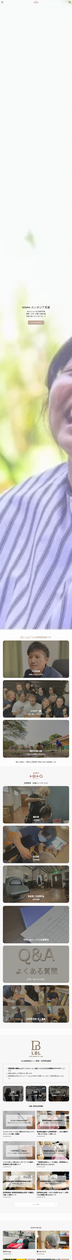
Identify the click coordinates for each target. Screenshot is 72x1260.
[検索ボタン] (70, 2)
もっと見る (36, 1204)
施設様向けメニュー (36, 323)
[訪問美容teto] (36, 2)
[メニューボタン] (2, 2)
